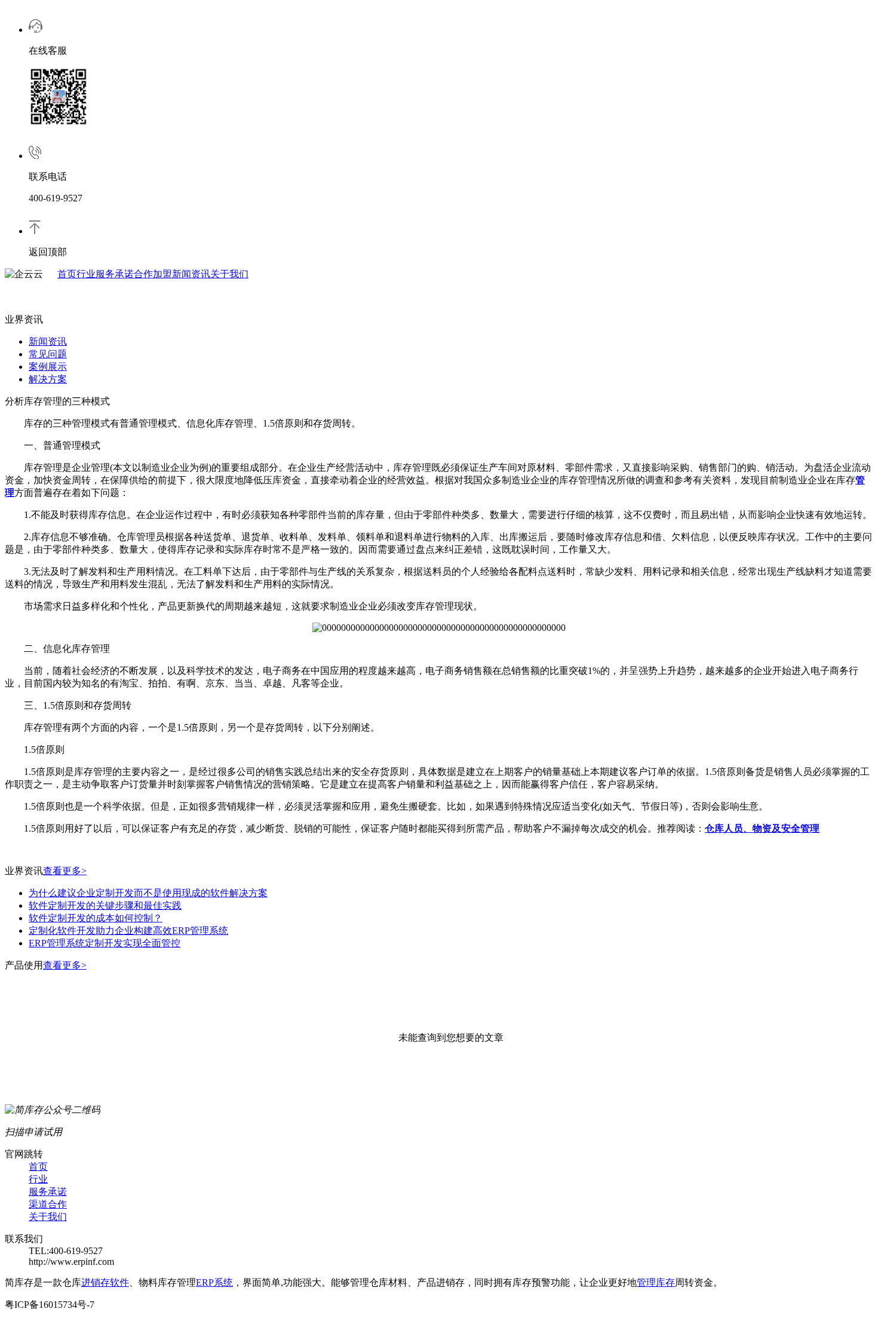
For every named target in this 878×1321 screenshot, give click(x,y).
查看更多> (65, 871)
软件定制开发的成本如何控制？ (95, 918)
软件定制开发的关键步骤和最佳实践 (105, 905)
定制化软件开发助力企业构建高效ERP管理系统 (128, 930)
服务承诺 (115, 274)
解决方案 (48, 379)
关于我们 (229, 274)
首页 (66, 274)
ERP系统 (214, 1282)
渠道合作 (48, 1204)
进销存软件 (105, 1282)
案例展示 (48, 366)
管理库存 (656, 1282)
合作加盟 (153, 274)
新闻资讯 (191, 274)
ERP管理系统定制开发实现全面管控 (104, 943)
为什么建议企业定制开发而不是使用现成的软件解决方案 (148, 893)
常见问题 (48, 354)
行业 (86, 274)
